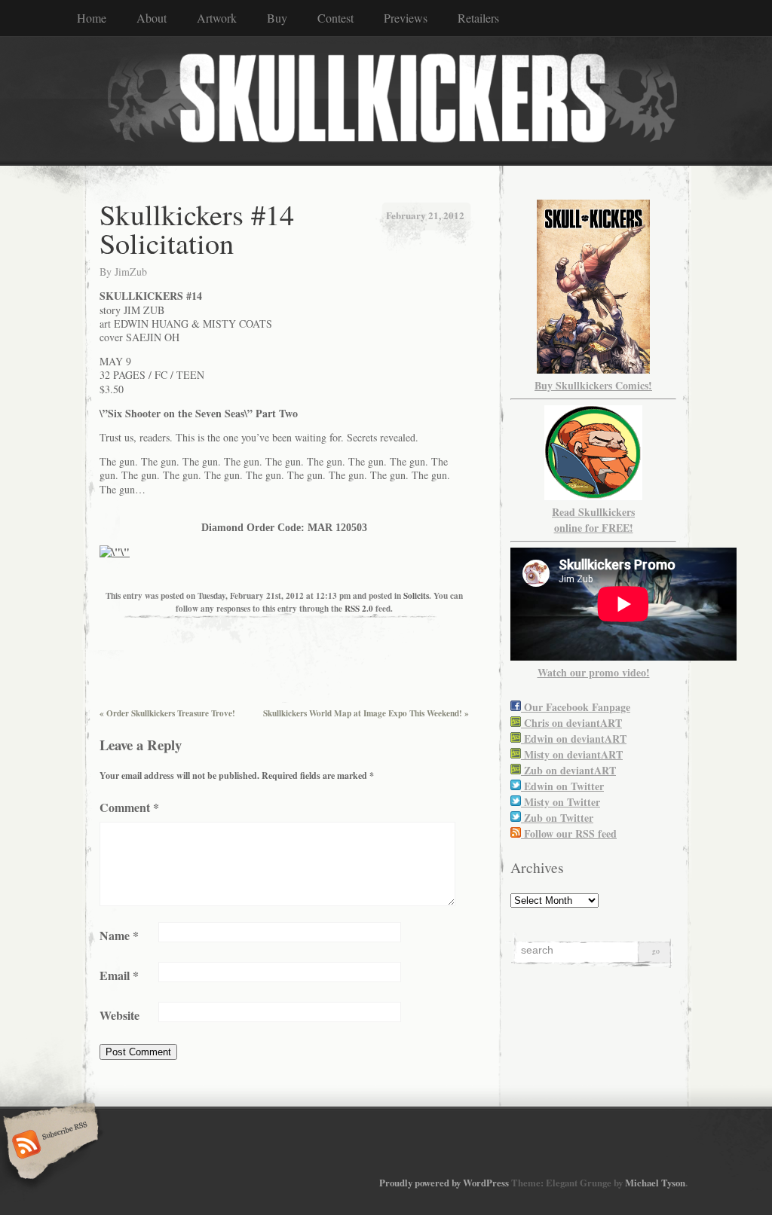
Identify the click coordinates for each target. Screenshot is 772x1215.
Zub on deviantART (568, 770)
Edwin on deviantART (573, 738)
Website (119, 1015)
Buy (277, 18)
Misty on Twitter (560, 802)
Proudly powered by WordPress (444, 1182)
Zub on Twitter (557, 818)
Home (91, 18)
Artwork (217, 18)
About (151, 18)
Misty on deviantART (572, 754)
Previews (405, 18)
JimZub (131, 271)
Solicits (416, 595)
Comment (129, 807)
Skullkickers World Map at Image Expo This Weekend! (366, 713)
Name (119, 935)
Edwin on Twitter (562, 786)
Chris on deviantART (571, 723)
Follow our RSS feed (569, 833)
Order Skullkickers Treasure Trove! (167, 713)
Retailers (478, 18)
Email (119, 975)
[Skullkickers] (386, 100)
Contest (335, 18)
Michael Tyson (655, 1182)
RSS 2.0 (359, 608)
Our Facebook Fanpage (575, 707)
